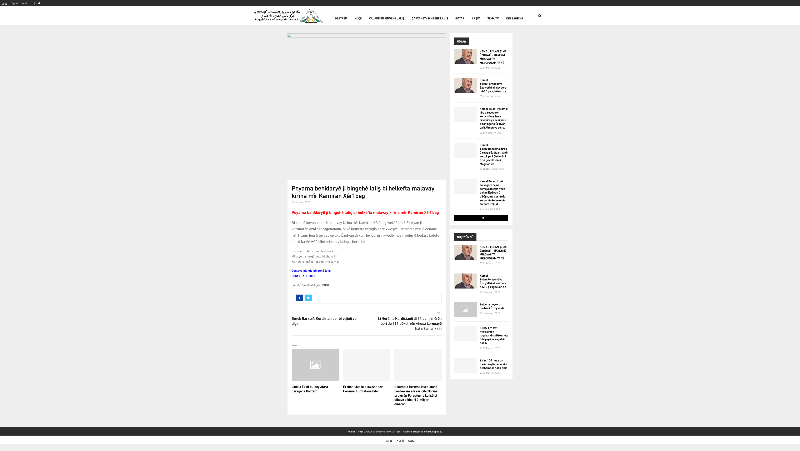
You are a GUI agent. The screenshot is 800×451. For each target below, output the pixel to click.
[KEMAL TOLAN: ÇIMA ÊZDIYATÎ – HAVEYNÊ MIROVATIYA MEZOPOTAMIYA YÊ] (465, 56)
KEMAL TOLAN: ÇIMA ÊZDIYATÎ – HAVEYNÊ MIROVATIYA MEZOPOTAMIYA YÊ (493, 57)
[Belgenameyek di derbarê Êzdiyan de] (465, 309)
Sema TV (493, 18)
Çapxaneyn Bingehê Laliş (430, 18)
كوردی (5, 3)
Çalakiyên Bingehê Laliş (386, 18)
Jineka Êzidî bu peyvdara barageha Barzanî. (310, 388)
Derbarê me (514, 18)
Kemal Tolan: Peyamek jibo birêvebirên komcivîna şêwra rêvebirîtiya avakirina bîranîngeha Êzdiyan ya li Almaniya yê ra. (494, 118)
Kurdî (24, 3)
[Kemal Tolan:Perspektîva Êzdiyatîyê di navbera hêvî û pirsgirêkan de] (465, 85)
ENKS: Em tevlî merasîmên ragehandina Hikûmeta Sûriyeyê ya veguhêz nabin (494, 335)
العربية (15, 3)
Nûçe (358, 18)
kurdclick (447, 431)
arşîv (476, 18)
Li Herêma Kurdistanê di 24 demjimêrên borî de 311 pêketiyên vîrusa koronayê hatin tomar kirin (410, 323)
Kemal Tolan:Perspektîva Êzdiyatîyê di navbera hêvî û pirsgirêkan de (493, 85)
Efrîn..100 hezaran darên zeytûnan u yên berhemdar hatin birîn (494, 364)
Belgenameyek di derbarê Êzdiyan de (492, 306)
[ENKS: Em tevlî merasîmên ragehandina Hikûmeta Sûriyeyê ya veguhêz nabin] (465, 333)
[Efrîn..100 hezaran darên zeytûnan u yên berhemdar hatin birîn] (465, 365)
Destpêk (341, 18)
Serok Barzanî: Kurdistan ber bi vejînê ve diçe (324, 320)
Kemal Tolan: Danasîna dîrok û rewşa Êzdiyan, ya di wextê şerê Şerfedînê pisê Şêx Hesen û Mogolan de (494, 154)
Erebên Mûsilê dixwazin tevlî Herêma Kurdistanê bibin (363, 388)
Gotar (459, 18)
